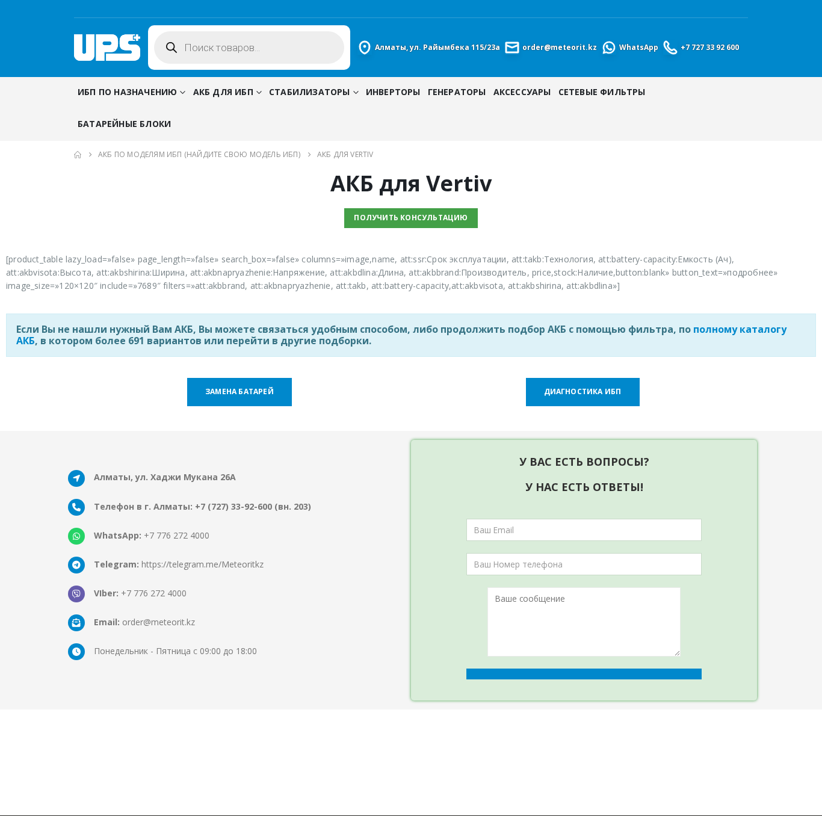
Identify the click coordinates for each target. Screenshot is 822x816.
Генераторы (457, 91)
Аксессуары (522, 91)
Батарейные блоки (124, 123)
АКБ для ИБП (223, 91)
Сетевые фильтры (602, 91)
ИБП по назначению (127, 91)
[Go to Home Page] (77, 154)
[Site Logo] (107, 47)
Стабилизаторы (309, 91)
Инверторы (393, 91)
